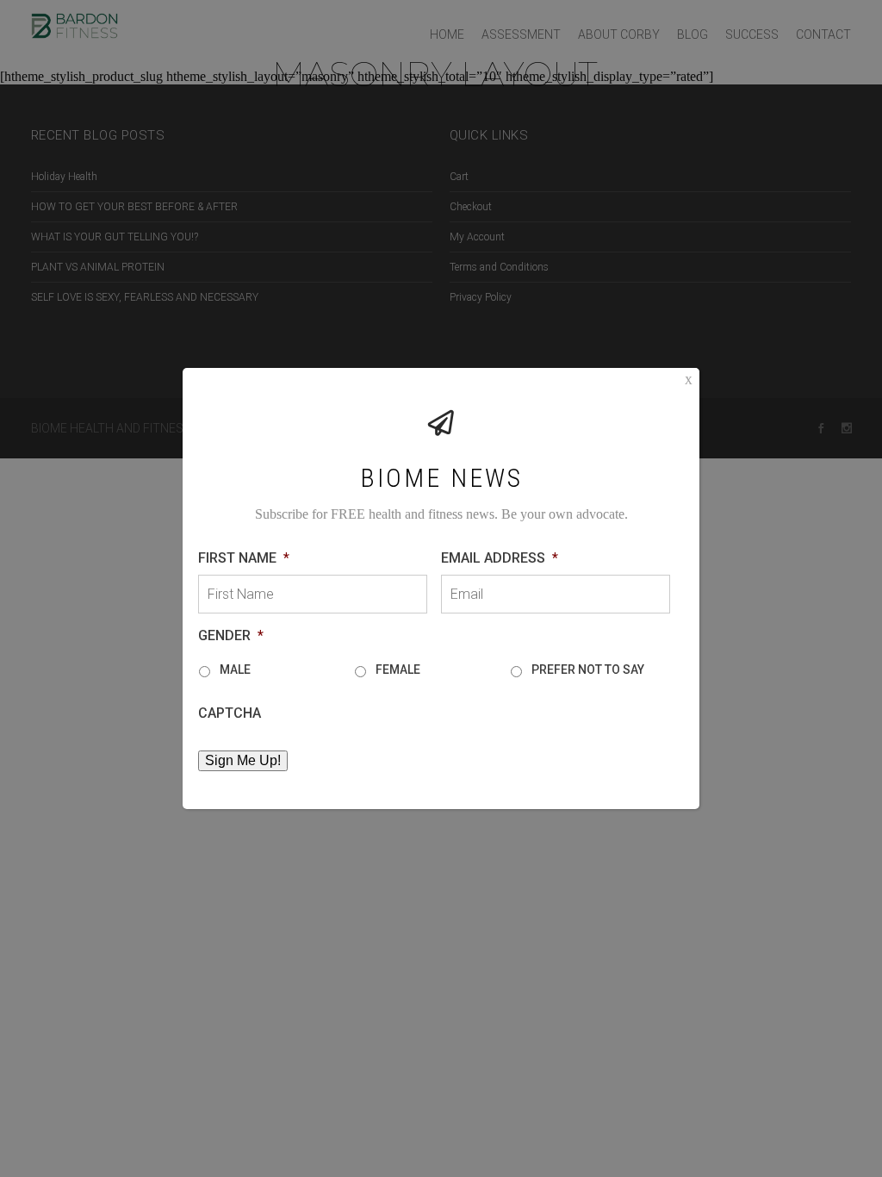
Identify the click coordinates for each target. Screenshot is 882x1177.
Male (235, 669)
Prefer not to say (587, 669)
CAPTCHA (229, 713)
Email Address (499, 558)
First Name (243, 558)
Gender (231, 635)
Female (398, 669)
